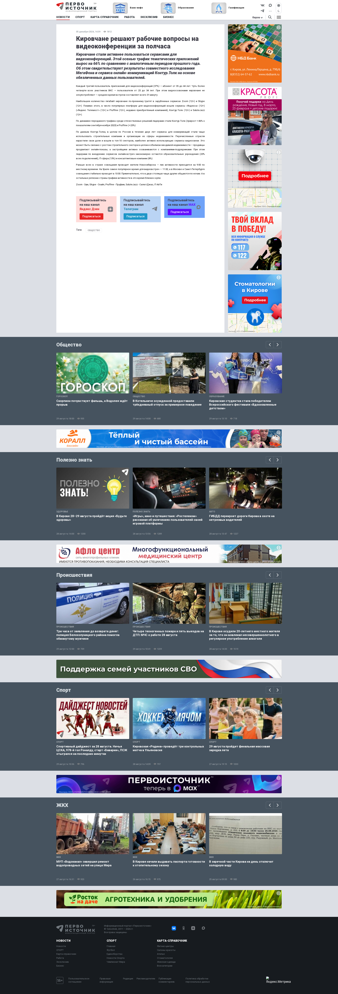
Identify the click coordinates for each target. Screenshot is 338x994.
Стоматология (165, 958)
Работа (60, 958)
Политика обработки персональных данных (198, 980)
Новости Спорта (115, 958)
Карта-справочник (66, 954)
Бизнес (60, 965)
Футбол (111, 950)
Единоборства (114, 954)
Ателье (161, 954)
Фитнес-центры (165, 946)
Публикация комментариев (167, 980)
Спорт (63, 690)
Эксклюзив (62, 962)
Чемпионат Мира (116, 962)
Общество (94, 230)
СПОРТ (60, 950)
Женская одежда (166, 962)
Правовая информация (106, 980)
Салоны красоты (166, 950)
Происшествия (74, 575)
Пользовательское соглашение (78, 980)
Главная (111, 946)
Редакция (128, 978)
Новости (63, 940)
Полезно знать (74, 460)
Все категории (164, 965)
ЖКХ (62, 805)
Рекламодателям (146, 978)
